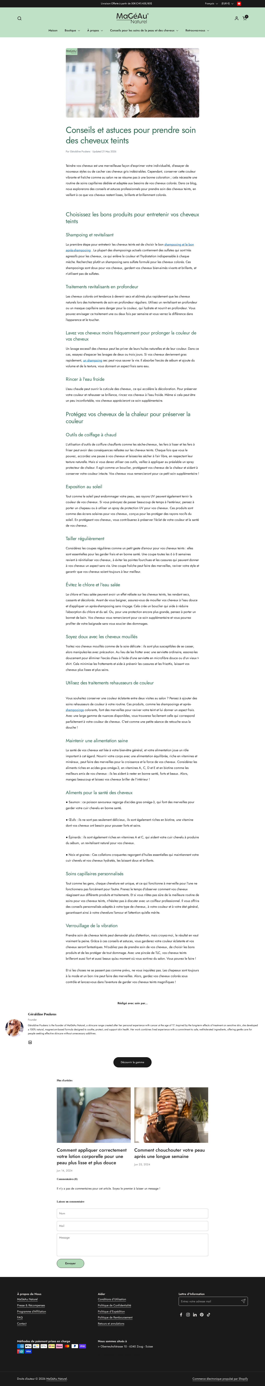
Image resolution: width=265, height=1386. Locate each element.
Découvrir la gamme (132, 1062)
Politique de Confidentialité (114, 1305)
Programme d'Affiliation (31, 1311)
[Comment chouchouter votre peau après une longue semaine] (171, 1115)
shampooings (75, 710)
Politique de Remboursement (115, 1317)
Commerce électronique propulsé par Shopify (220, 1379)
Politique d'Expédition (111, 1311)
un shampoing (92, 360)
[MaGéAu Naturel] (132, 18)
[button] (19, 18)
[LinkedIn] (30, 1042)
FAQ (20, 1317)
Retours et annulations (111, 1323)
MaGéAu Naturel (27, 1299)
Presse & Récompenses (31, 1305)
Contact (21, 1323)
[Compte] (236, 18)
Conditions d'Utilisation (112, 1299)
